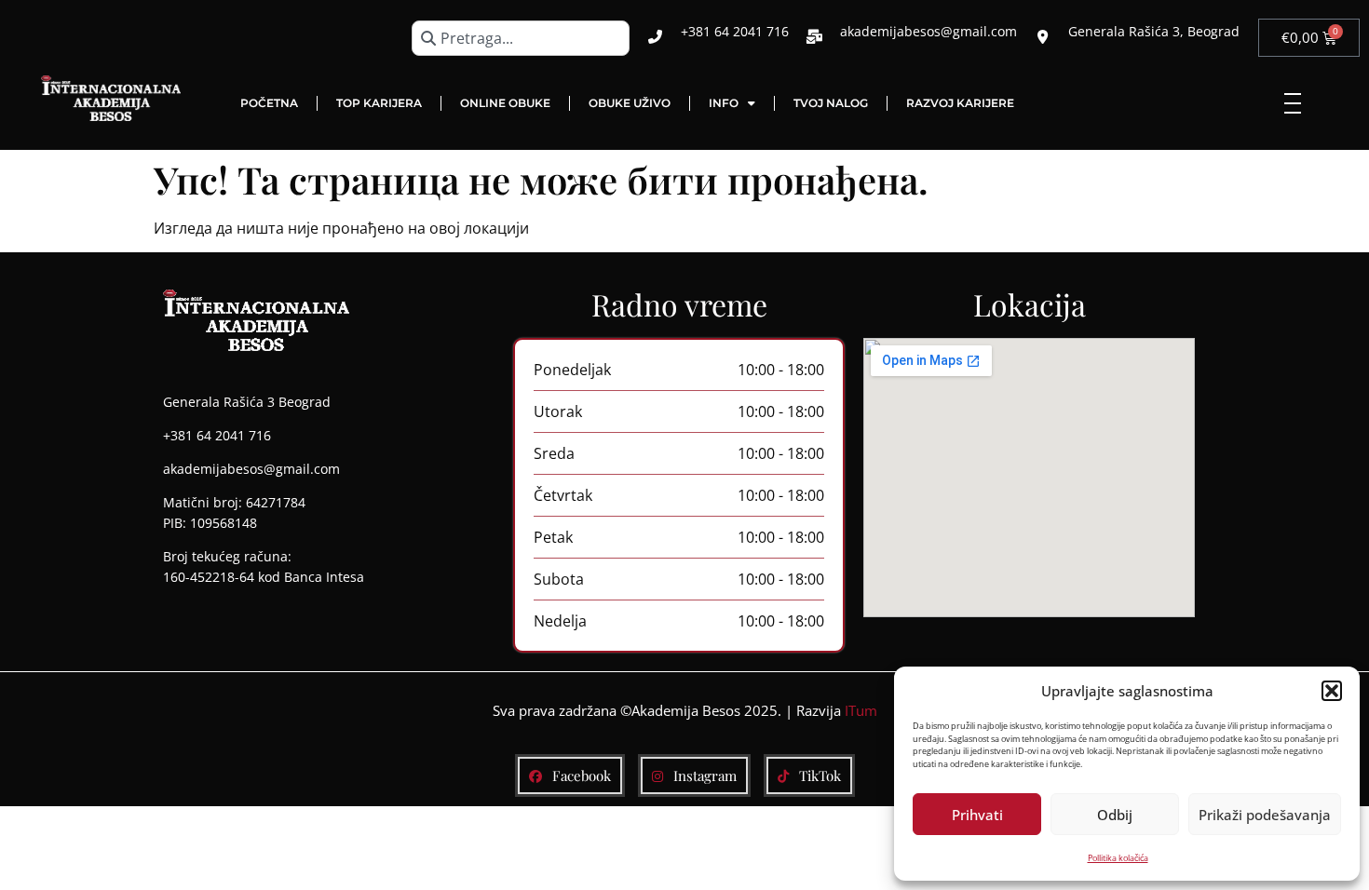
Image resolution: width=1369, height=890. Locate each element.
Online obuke (505, 103)
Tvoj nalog (830, 103)
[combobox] (521, 38)
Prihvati (977, 814)
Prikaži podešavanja (1265, 814)
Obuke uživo (630, 103)
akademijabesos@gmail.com (928, 31)
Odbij (1114, 814)
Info (724, 103)
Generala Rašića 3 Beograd (247, 402)
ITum (861, 710)
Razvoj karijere (960, 103)
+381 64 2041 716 (735, 31)
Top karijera (379, 103)
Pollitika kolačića (1118, 858)
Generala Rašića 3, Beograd (1154, 31)
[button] (1331, 690)
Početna (269, 103)
